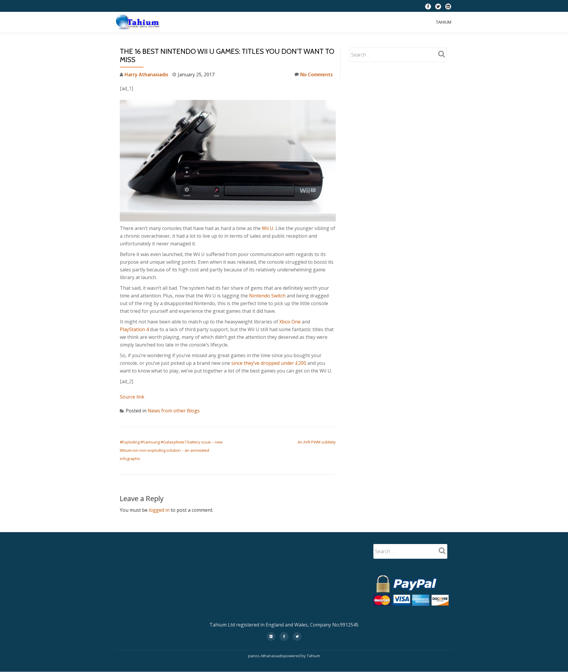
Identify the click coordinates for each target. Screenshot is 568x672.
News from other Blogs (174, 410)
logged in (159, 510)
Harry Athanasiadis (146, 74)
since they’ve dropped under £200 (268, 363)
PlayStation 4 (134, 329)
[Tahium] (138, 22)
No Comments (316, 74)
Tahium (443, 22)
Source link (132, 397)
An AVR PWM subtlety (317, 442)
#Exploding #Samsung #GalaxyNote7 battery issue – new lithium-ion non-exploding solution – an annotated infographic (171, 450)
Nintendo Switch (267, 295)
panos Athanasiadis (266, 655)
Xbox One (290, 321)
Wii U (267, 228)
